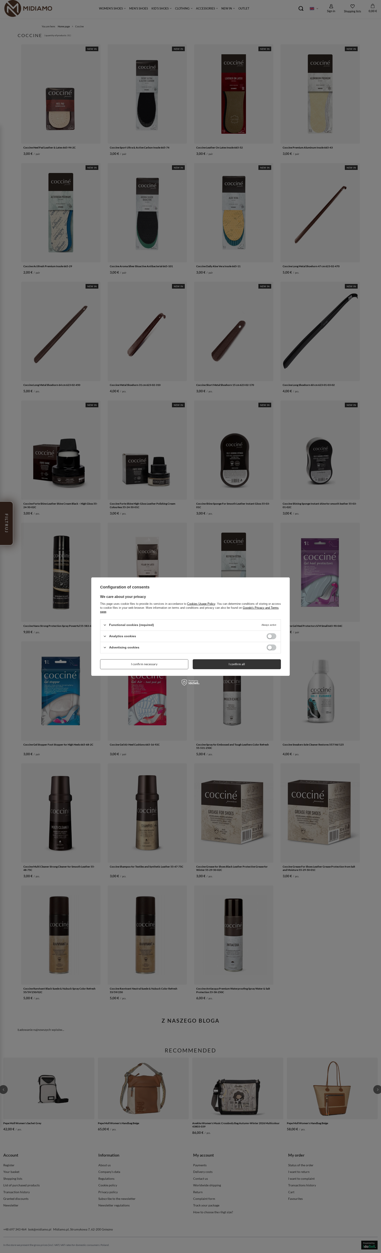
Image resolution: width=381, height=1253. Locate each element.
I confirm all (237, 664)
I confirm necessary (144, 664)
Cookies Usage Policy (201, 603)
